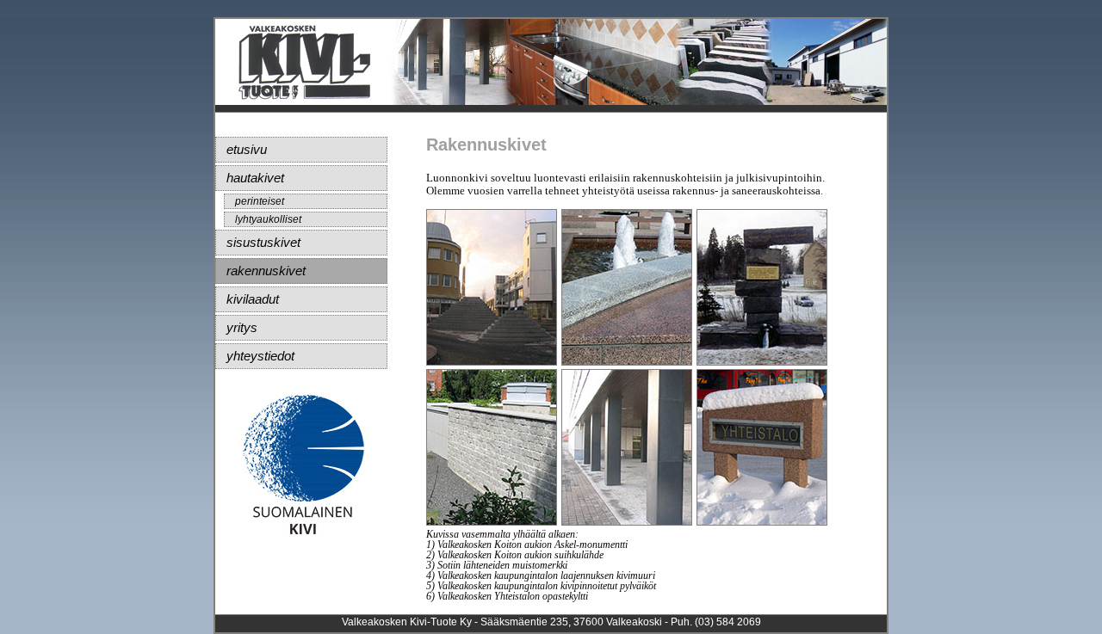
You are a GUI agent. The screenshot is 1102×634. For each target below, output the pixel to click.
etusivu (246, 149)
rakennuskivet (266, 270)
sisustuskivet (263, 242)
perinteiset (259, 201)
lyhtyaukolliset (268, 219)
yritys (241, 327)
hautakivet (255, 177)
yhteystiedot (260, 355)
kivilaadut (252, 299)
